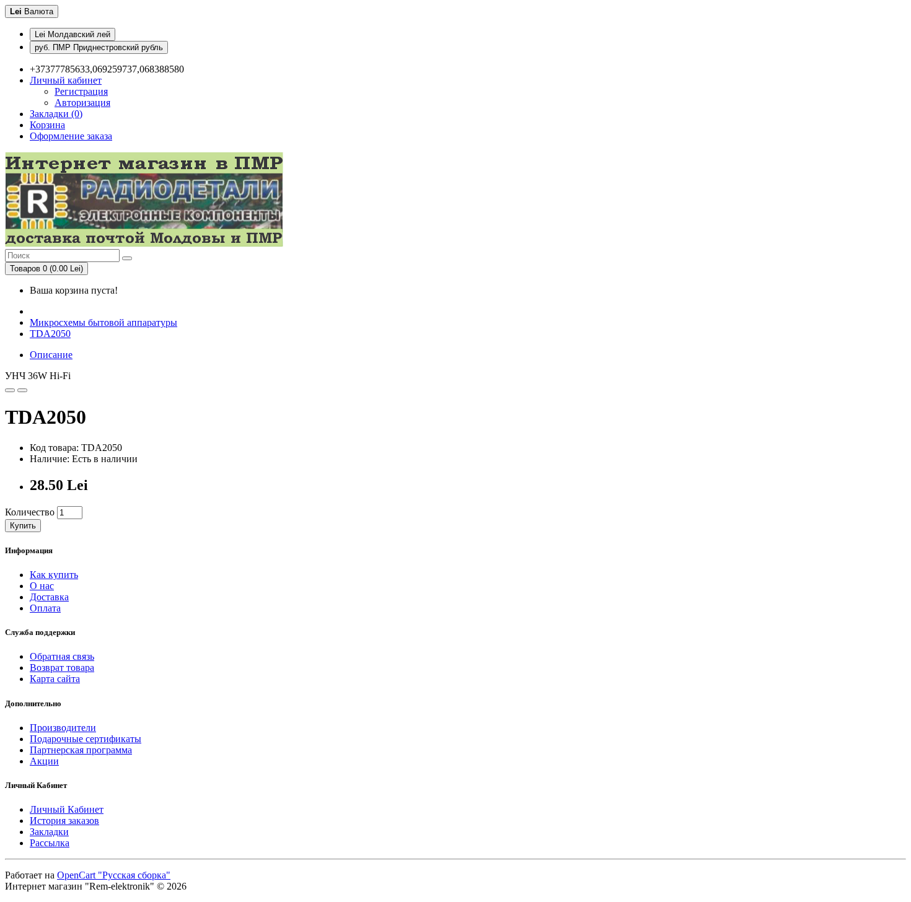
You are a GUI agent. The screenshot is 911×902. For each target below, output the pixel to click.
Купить (23, 525)
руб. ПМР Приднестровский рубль (99, 47)
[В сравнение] (22, 390)
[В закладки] (10, 390)
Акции (44, 761)
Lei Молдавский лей (72, 34)
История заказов (64, 820)
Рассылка (49, 843)
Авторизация (82, 102)
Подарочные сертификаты (85, 738)
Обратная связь (62, 656)
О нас (42, 585)
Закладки (49, 831)
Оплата (45, 608)
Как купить (54, 574)
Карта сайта (55, 678)
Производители (63, 727)
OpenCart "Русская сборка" (113, 875)
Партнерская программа (81, 750)
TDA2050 (50, 333)
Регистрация (81, 91)
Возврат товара (62, 667)
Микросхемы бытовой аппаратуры (103, 322)
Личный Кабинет (66, 809)
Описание (51, 354)
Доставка (49, 597)
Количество (30, 512)
